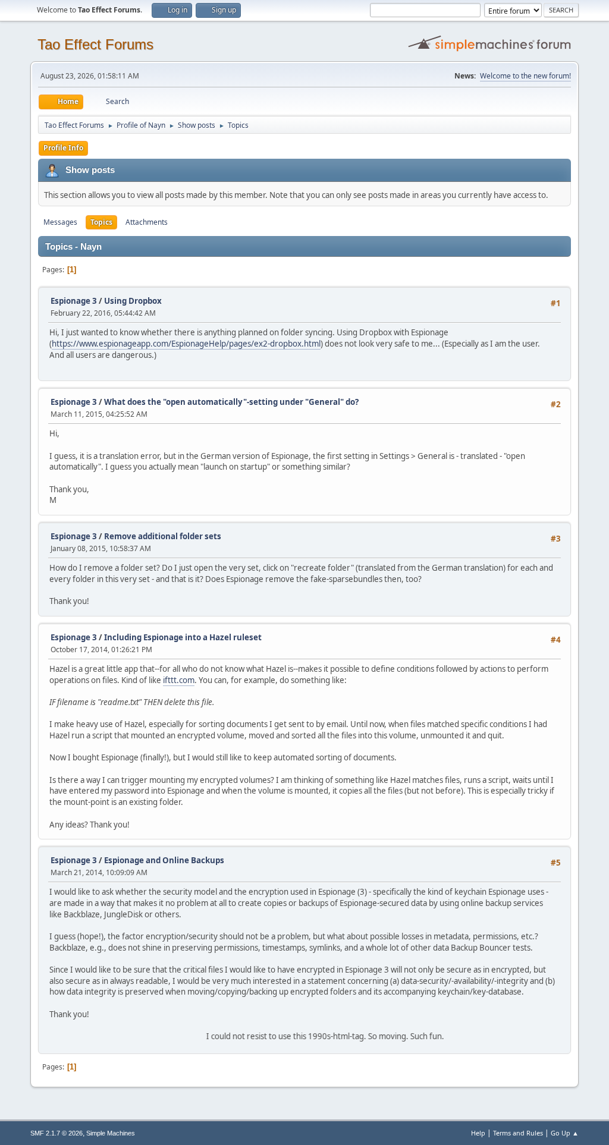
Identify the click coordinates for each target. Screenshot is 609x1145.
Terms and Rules (518, 1132)
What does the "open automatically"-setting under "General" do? (231, 402)
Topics (101, 222)
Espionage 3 (74, 300)
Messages (60, 222)
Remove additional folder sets (162, 536)
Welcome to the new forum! (525, 76)
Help (478, 1132)
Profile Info (63, 148)
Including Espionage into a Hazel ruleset (183, 637)
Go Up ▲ (565, 1132)
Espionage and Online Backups (164, 860)
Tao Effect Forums (95, 44)
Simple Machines (110, 1133)
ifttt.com (178, 680)
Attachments (146, 222)
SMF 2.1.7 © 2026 (56, 1133)
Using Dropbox (133, 300)
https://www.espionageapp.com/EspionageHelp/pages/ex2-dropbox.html (186, 343)
